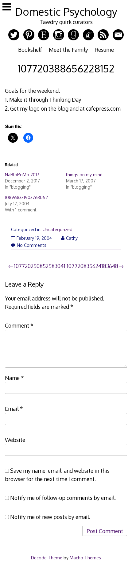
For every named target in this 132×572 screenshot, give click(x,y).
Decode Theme (46, 557)
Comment (19, 325)
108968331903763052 (26, 197)
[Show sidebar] (6, 7)
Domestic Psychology (66, 11)
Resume (104, 49)
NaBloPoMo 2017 (22, 174)
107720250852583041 (39, 266)
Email (14, 408)
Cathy (72, 238)
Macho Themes (85, 557)
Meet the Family (68, 49)
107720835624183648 (92, 266)
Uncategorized (57, 229)
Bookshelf (30, 49)
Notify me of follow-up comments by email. (63, 497)
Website (15, 439)
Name (14, 377)
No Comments (31, 245)
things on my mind (84, 174)
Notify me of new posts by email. (50, 516)
